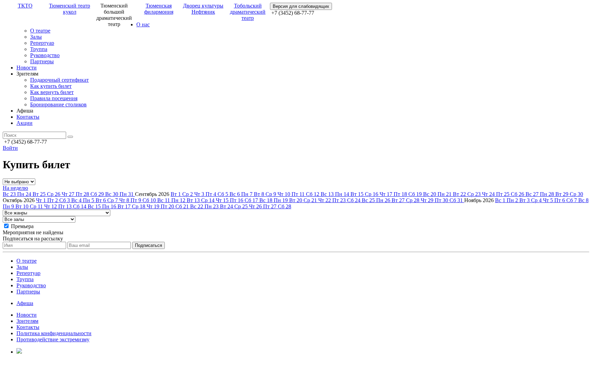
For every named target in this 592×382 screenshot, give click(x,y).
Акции (24, 123)
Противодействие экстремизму (52, 339)
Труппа (38, 49)
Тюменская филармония (158, 9)
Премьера (22, 226)
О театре (40, 31)
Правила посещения (53, 98)
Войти (10, 148)
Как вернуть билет (52, 92)
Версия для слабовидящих (301, 6)
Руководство (45, 55)
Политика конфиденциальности (53, 333)
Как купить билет (51, 86)
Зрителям (27, 321)
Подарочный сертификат (59, 80)
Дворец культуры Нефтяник (203, 9)
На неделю (15, 188)
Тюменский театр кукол (69, 9)
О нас (143, 24)
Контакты (27, 117)
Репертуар (42, 43)
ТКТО (25, 6)
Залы (36, 37)
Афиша (24, 303)
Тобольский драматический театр (248, 12)
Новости (26, 67)
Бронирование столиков (58, 104)
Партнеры (42, 61)
